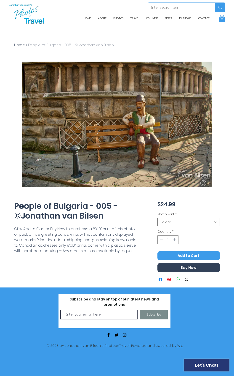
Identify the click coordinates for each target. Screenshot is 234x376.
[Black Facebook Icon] (108, 334)
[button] (222, 18)
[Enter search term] (220, 7)
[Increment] (175, 240)
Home (19, 45)
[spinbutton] (168, 240)
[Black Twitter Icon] (116, 334)
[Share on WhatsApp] (178, 279)
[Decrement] (161, 240)
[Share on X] (186, 279)
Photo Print (167, 214)
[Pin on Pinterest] (169, 279)
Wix (180, 345)
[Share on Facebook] (160, 279)
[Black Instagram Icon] (124, 334)
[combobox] (188, 222)
